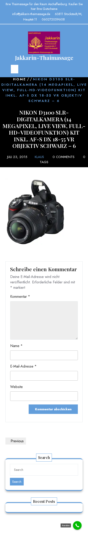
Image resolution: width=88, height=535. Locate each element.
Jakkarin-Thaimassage (44, 57)
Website (16, 386)
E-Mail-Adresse (23, 366)
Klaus (39, 156)
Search (16, 481)
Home (19, 79)
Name (16, 345)
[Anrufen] (77, 525)
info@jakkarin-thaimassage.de (31, 14)
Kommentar (20, 296)
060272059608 (53, 19)
